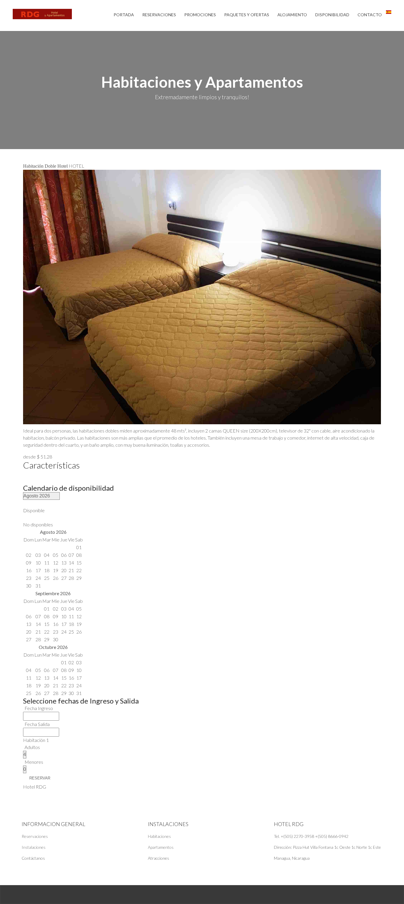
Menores (34, 762)
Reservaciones (35, 836)
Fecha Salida (37, 724)
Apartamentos (161, 847)
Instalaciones (34, 847)
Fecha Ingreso (39, 708)
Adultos (32, 747)
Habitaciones (159, 836)
